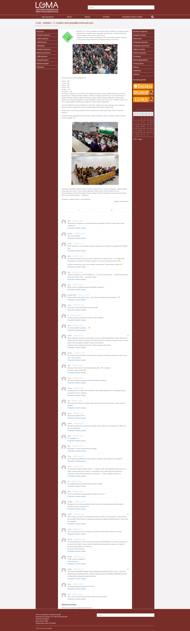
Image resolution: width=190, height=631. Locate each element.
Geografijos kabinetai (140, 42)
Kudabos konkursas (52, 25)
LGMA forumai (42, 42)
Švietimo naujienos (43, 35)
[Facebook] (78, 210)
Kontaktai (106, 17)
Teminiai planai (138, 63)
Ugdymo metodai (139, 49)
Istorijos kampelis (43, 63)
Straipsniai (40, 67)
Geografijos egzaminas (141, 46)
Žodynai (136, 67)
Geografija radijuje (139, 35)
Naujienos (40, 31)
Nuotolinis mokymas (140, 31)
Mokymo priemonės (43, 53)
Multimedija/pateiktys (140, 60)
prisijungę (71, 607)
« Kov (135, 139)
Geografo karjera (42, 60)
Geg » (140, 139)
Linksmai (136, 74)
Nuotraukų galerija (139, 80)
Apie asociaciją (47, 17)
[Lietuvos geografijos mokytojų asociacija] (47, 7)
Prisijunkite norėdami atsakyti (76, 228)
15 (143, 126)
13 (137, 126)
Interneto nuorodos (139, 53)
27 (137, 134)
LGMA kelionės (42, 56)
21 (140, 130)
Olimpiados (41, 46)
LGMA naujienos (42, 38)
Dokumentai (137, 38)
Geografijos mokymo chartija (132, 17)
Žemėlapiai (137, 56)
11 (152, 122)
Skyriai (69, 17)
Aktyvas (87, 17)
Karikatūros (137, 70)
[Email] (111, 210)
